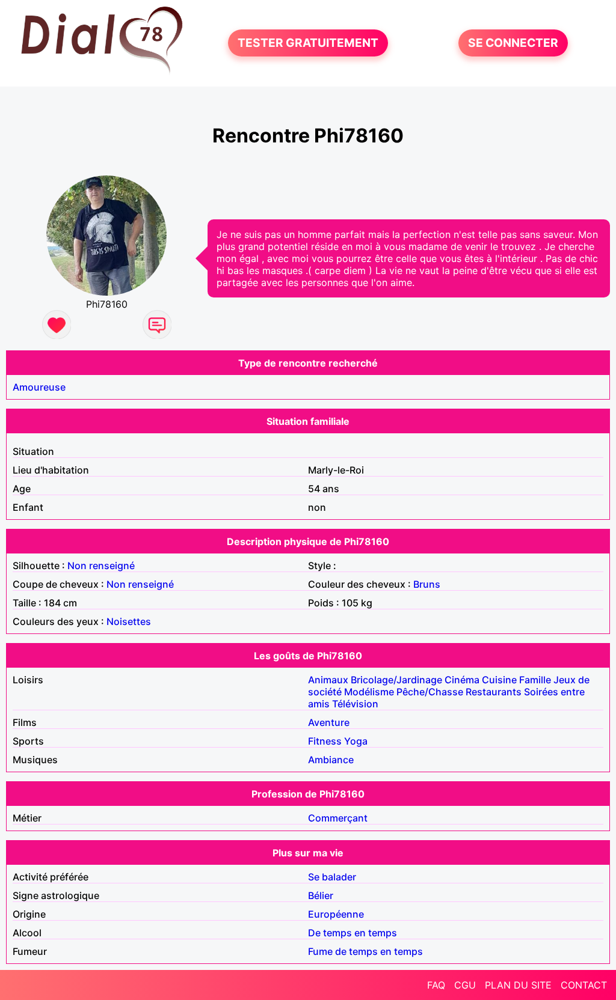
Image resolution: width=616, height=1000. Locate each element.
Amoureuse (39, 387)
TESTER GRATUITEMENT (308, 43)
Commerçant (338, 818)
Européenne (336, 914)
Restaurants (494, 692)
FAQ (436, 985)
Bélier (320, 895)
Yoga (356, 741)
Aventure (329, 722)
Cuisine (499, 680)
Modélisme (369, 692)
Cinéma (462, 680)
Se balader (332, 877)
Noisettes (128, 621)
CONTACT (584, 985)
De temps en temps (352, 933)
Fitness (325, 741)
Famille (535, 680)
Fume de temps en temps (365, 951)
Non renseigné (101, 565)
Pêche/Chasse (429, 692)
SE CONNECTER (513, 43)
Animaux (328, 680)
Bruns (426, 584)
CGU (465, 985)
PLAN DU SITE (518, 985)
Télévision (355, 704)
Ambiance (331, 760)
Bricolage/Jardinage (396, 680)
